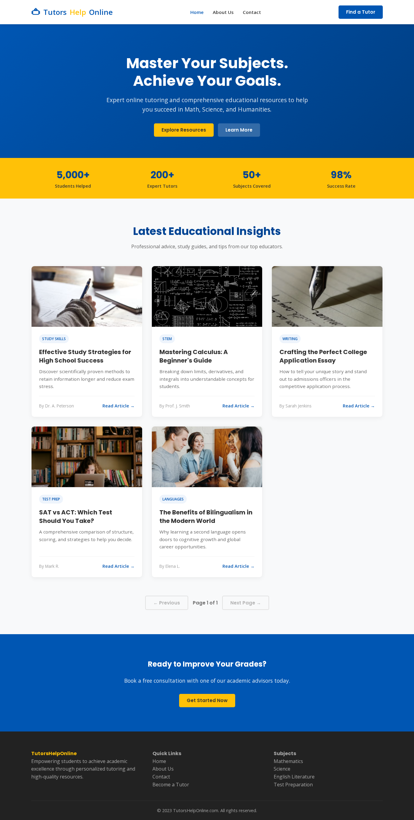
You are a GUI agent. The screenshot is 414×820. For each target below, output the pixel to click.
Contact (252, 12)
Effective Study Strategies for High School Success (85, 356)
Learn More (238, 130)
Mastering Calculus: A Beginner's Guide (193, 356)
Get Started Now (207, 700)
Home (197, 12)
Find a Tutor (360, 12)
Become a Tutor (170, 784)
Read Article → (118, 406)
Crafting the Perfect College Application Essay (323, 356)
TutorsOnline (78, 12)
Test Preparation (293, 784)
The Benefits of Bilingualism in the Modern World (205, 516)
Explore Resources (184, 130)
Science (282, 768)
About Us (223, 12)
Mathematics (288, 761)
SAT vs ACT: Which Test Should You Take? (75, 516)
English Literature (294, 776)
